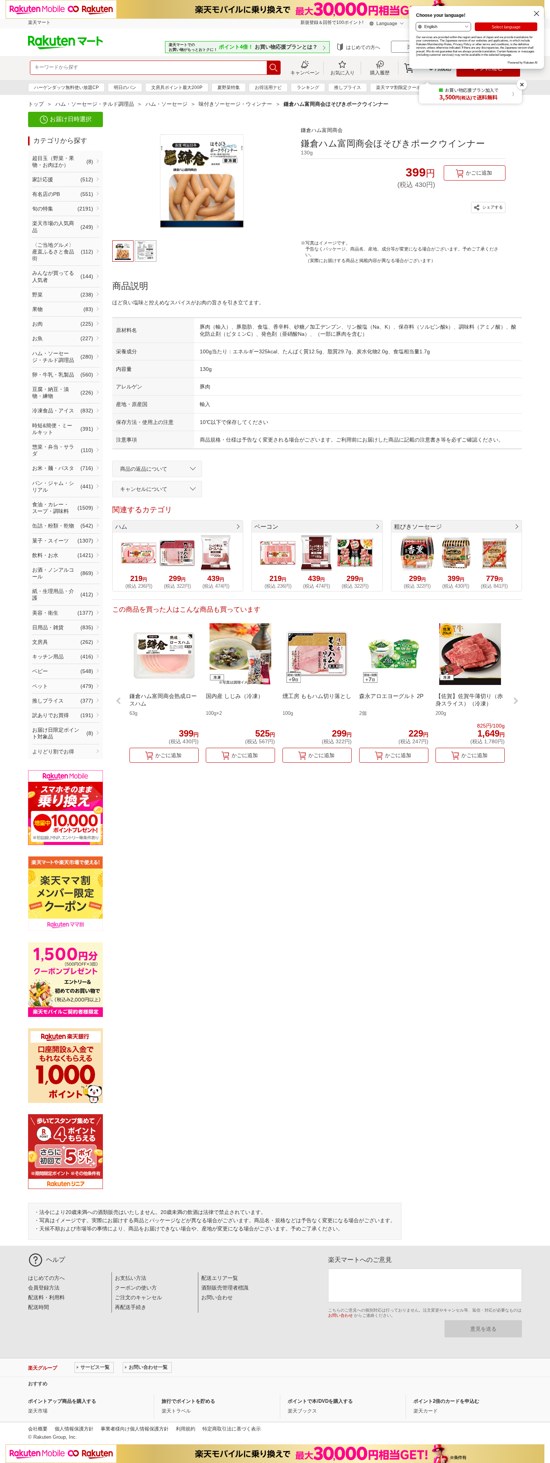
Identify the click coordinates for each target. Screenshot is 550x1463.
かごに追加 (479, 173)
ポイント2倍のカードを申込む (446, 1401)
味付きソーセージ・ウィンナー (235, 104)
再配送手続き (130, 1307)
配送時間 (38, 1307)
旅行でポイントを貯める (188, 1401)
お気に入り (342, 72)
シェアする (492, 207)
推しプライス (347, 87)
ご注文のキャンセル (138, 1297)
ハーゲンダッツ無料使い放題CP (66, 87)
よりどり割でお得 (53, 751)
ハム (121, 526)
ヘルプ (55, 1259)
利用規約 (185, 1429)
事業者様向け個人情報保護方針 (135, 1429)
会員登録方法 (43, 1288)
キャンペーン (305, 72)
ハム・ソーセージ (166, 104)
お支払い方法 (130, 1278)
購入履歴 (379, 72)
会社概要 (38, 1429)
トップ (36, 104)
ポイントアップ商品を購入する (62, 1401)
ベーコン (266, 526)
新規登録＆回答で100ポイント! (331, 22)
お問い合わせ (217, 1297)
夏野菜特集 (228, 87)
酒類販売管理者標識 (224, 1288)
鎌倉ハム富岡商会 (322, 130)
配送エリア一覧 (219, 1278)
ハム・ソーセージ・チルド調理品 (94, 104)
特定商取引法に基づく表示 (231, 1429)
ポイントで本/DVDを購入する (320, 1401)
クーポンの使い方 (136, 1288)
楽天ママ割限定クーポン (400, 87)
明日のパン (125, 87)
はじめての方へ (363, 47)
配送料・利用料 (46, 1297)
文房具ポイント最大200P (176, 87)
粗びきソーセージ (418, 526)
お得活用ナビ (268, 87)
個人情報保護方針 (74, 1429)
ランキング (308, 87)
